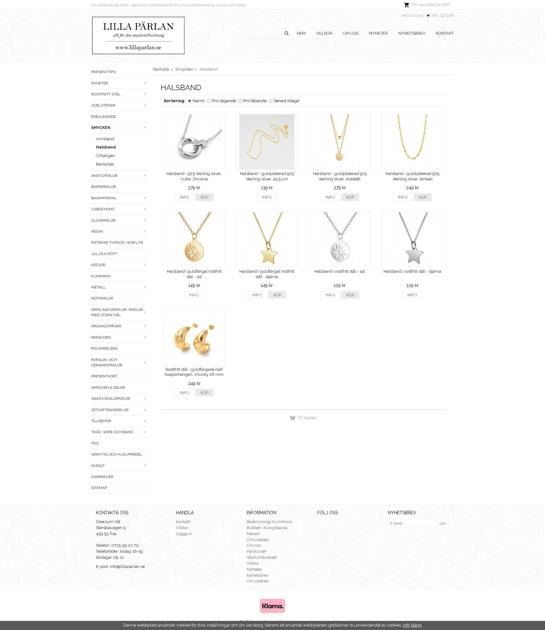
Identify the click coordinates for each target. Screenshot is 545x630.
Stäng (416, 625)
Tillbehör (101, 421)
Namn (199, 100)
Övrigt (98, 466)
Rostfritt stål (105, 94)
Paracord (101, 337)
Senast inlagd (286, 100)
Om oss (351, 33)
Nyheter (378, 33)
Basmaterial (104, 198)
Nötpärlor (102, 298)
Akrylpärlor (104, 175)
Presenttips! (103, 72)
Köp (204, 197)
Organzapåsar (106, 326)
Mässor (253, 533)
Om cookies (258, 539)
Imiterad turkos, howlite (117, 242)
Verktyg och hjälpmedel (116, 454)
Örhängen (105, 155)
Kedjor (98, 265)
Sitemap (99, 488)
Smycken (100, 127)
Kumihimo (101, 276)
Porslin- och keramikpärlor (106, 362)
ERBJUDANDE (103, 116)
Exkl (450, 15)
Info (185, 197)
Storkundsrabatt (262, 557)
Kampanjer (102, 477)
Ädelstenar (103, 105)
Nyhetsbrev (411, 33)
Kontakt (445, 33)
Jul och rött (104, 254)
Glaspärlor (103, 220)
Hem (301, 33)
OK (442, 523)
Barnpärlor (103, 186)
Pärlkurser (256, 551)
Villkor (324, 33)
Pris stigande (224, 100)
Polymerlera (104, 348)
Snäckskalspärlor (110, 398)
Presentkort (104, 376)
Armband (105, 139)
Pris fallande (255, 100)
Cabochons (102, 209)
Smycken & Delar (108, 387)
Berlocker (105, 164)
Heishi (97, 231)
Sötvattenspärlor (110, 410)
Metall (98, 287)
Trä (95, 443)
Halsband (106, 147)
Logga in (184, 533)
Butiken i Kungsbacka (267, 527)
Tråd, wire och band (112, 432)
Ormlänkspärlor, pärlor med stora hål (117, 312)
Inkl (434, 15)
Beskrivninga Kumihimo (269, 521)
